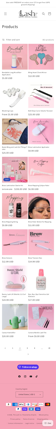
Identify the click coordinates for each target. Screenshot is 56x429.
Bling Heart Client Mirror (37, 72)
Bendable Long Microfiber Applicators (11, 73)
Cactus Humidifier (8, 333)
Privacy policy (15, 419)
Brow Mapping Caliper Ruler (38, 185)
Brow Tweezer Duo (35, 258)
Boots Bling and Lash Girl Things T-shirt (15, 148)
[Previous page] (5, 348)
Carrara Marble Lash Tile (37, 333)
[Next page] (28, 354)
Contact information (15, 423)
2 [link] (20, 348)
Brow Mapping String (10, 222)
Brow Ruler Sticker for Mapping (39, 222)
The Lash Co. (17, 415)
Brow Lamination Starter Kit (12, 185)
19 (49, 348)
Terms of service (28, 419)
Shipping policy (42, 419)
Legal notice (29, 423)
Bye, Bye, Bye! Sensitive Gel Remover (38, 295)
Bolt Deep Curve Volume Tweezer (40, 111)
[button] (5, 14)
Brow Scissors (7, 258)
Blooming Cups (7, 111)
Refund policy (44, 415)
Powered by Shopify (29, 415)
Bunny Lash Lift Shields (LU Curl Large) (14, 295)
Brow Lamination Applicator (38, 147)
